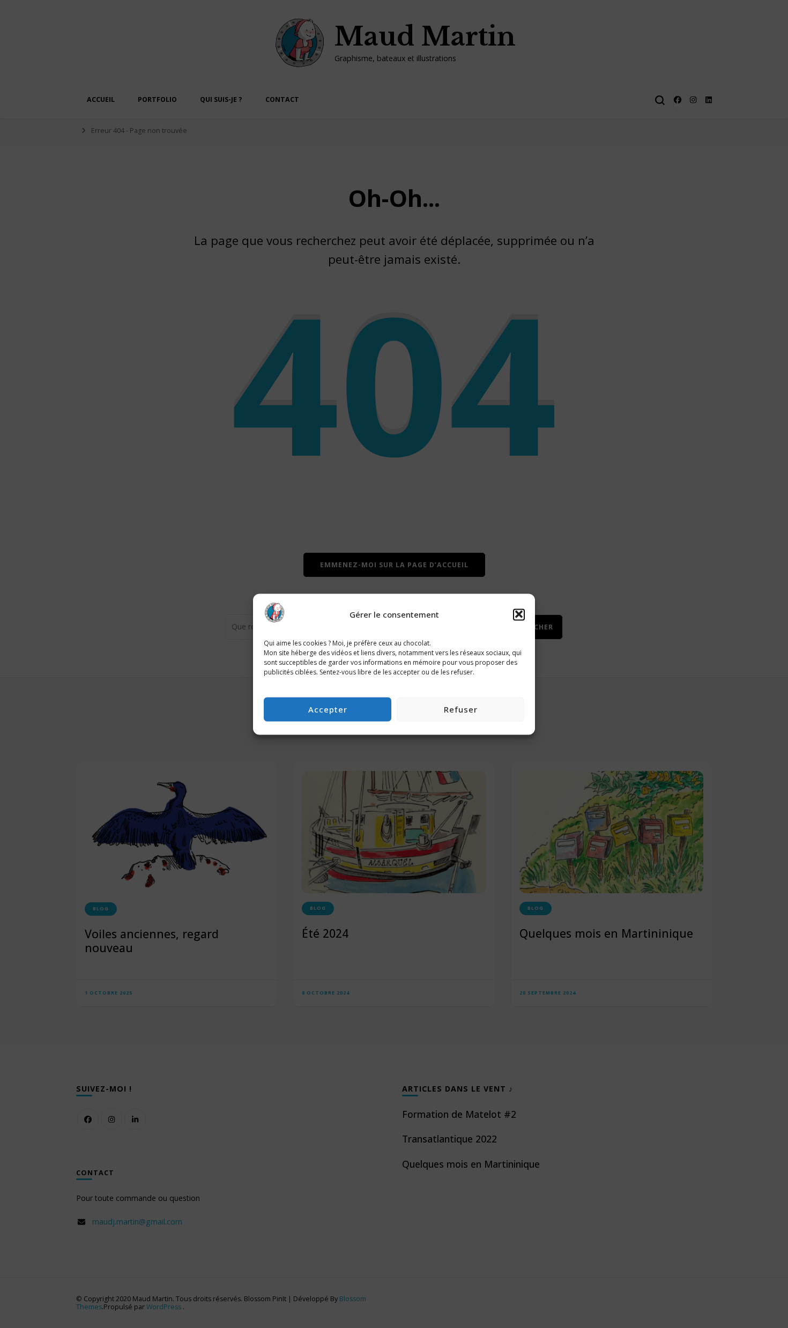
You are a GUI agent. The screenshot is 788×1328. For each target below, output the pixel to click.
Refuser (461, 708)
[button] (519, 614)
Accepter (327, 708)
